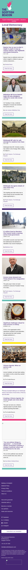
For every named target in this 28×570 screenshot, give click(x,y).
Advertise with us (6, 502)
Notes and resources (7, 511)
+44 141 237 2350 (5, 543)
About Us (3, 493)
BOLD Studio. (10, 557)
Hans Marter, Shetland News (12, 461)
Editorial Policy (5, 485)
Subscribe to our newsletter (14, 531)
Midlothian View (9, 247)
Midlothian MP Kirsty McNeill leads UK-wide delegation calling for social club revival (12, 96)
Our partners (4, 508)
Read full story (8, 68)
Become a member (6, 506)
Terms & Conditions (6, 491)
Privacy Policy (5, 488)
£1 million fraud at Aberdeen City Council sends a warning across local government (12, 233)
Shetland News (8, 64)
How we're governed (6, 499)
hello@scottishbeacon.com (8, 547)
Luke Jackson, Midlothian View (12, 110)
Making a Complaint (6, 483)
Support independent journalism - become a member (14, 20)
